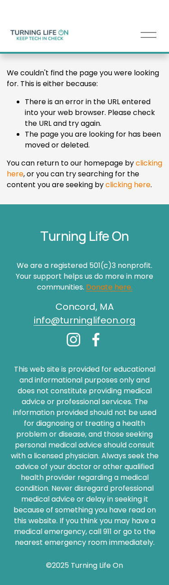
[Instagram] (73, 339)
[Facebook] (96, 339)
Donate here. (109, 287)
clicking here (128, 185)
